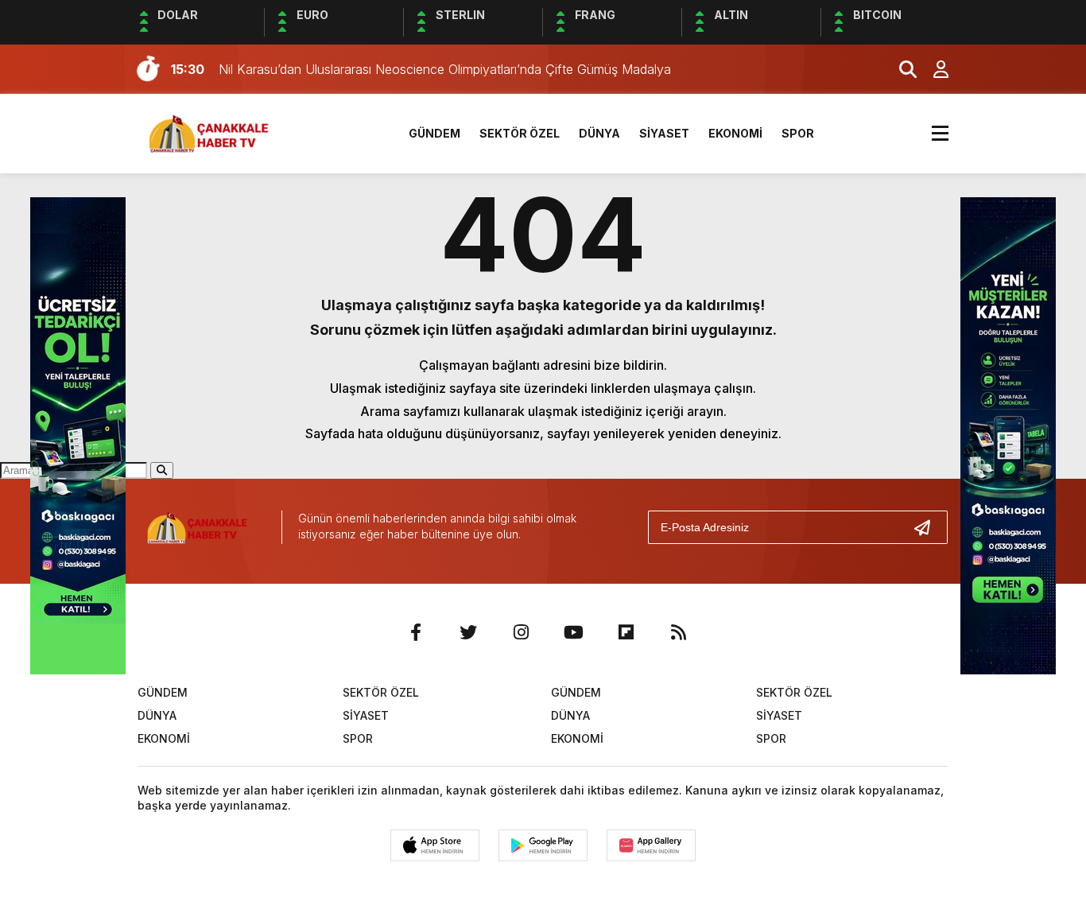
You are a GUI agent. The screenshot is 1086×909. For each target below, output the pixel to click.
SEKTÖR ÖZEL (519, 133)
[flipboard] (625, 632)
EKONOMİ (735, 133)
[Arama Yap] (901, 69)
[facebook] (415, 632)
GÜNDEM (434, 133)
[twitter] (468, 632)
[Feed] (678, 632)
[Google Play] (543, 845)
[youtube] (573, 632)
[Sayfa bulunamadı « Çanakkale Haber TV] (214, 132)
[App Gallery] (651, 845)
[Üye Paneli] (932, 69)
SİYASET (664, 133)
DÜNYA (599, 133)
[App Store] (434, 845)
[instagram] (520, 632)
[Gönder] (929, 527)
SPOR (798, 133)
